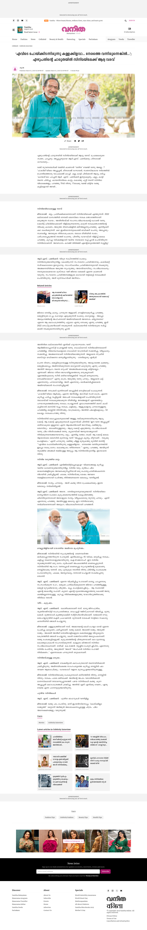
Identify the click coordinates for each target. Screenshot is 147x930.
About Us (47, 895)
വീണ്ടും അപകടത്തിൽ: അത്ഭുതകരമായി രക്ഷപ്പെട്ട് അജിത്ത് (99, 297)
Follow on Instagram (72, 841)
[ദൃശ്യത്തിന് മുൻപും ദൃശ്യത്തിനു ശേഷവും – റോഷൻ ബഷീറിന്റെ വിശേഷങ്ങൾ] (44, 780)
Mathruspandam (81, 901)
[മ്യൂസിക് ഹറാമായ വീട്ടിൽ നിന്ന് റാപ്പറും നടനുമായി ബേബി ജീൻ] (82, 760)
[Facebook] (13, 20)
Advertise (47, 907)
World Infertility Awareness (85, 895)
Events (46, 901)
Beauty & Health (56, 39)
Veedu (121, 39)
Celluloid (42, 39)
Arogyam (111, 39)
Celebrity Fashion (66, 817)
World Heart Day (81, 898)
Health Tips (97, 817)
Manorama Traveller (19, 901)
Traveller (131, 39)
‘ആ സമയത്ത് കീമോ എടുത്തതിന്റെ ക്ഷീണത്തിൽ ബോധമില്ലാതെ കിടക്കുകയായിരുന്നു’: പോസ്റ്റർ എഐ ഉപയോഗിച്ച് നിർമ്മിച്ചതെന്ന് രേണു (62, 300)
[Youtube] (22, 20)
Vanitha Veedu (17, 907)
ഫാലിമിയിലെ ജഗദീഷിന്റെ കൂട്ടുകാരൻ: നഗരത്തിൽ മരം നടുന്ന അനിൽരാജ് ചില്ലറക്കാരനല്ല (62, 742)
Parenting (71, 39)
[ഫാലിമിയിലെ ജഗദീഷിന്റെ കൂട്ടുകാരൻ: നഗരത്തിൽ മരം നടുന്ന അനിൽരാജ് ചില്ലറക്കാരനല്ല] (44, 741)
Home (14, 39)
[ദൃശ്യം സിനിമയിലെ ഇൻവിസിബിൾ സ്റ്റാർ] (82, 780)
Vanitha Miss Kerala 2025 (84, 907)
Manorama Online (19, 904)
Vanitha (27, 27)
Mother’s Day (80, 910)
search (125, 20)
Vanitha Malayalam (19, 895)
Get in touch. (83, 15)
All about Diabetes (82, 904)
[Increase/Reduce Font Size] (82, 140)
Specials (82, 39)
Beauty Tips (83, 817)
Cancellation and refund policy (118, 921)
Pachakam (93, 39)
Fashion (24, 39)
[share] (68, 141)
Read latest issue (30, 32)
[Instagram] (18, 20)
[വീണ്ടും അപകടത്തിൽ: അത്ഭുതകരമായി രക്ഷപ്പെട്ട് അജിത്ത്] (81, 296)
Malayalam (71, 33)
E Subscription (129, 32)
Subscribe (47, 898)
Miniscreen (41, 306)
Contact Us (48, 910)
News (33, 39)
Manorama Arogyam (19, 898)
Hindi (78, 33)
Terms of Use (111, 918)
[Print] (75, 141)
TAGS (73, 811)
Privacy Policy (112, 916)
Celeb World (79, 306)
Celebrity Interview (25, 46)
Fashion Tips (50, 817)
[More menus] (13, 30)
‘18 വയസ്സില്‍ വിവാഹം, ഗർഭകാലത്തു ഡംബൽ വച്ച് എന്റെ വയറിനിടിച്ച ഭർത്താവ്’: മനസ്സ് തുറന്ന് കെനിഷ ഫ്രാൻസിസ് (99, 742)
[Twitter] (26, 20)
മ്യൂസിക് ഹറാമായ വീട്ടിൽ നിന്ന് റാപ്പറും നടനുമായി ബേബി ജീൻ (99, 761)
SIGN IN (132, 20)
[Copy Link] (78, 141)
